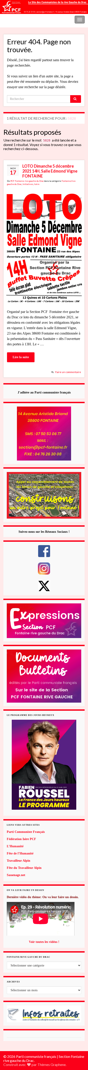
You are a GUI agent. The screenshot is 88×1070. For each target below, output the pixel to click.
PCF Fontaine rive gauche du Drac (27, 181)
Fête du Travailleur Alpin (24, 868)
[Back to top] (77, 1043)
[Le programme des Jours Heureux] (44, 765)
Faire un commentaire (68, 372)
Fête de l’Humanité (20, 853)
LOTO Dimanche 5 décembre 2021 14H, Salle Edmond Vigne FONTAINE (49, 171)
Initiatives (28, 184)
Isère (36, 184)
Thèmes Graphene (51, 1064)
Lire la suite (21, 357)
